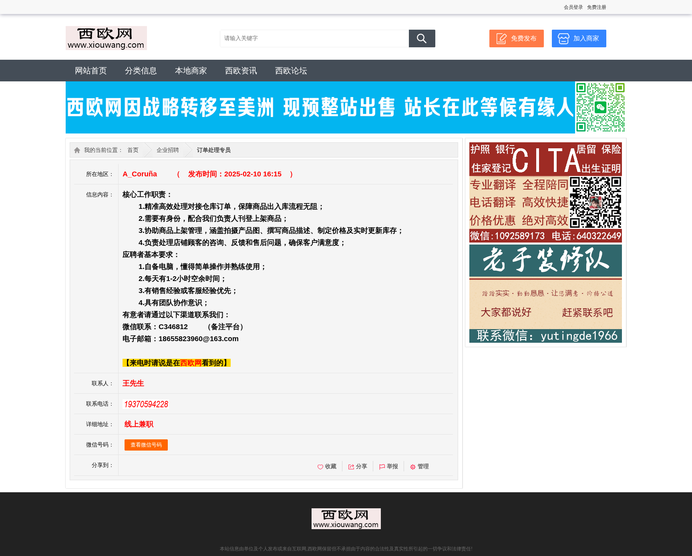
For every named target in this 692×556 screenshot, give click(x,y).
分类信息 (141, 70)
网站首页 (91, 70)
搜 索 (422, 38)
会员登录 (573, 7)
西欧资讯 (241, 70)
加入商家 (586, 38)
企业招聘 (168, 150)
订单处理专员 (214, 150)
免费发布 (524, 38)
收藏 (330, 466)
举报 (392, 466)
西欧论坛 (291, 70)
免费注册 (596, 7)
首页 (133, 150)
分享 (361, 466)
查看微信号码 (146, 445)
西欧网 (191, 363)
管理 (423, 466)
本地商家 (191, 70)
